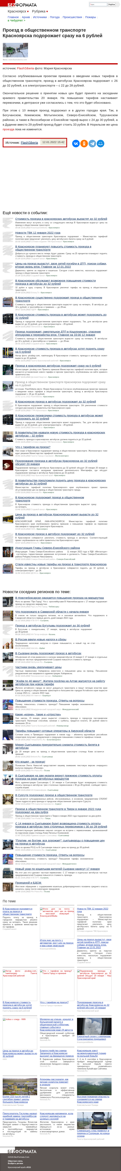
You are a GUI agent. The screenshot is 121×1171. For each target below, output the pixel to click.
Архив (26, 17)
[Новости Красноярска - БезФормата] (19, 4)
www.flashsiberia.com (17, 60)
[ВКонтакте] (76, 143)
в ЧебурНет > (16, 20)
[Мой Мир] (100, 143)
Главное (13, 17)
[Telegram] (92, 143)
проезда (8, 129)
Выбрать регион (15, 1163)
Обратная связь (15, 1161)
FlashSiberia (25, 68)
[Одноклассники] (84, 143)
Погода (55, 17)
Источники (40, 17)
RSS (29, 1167)
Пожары (90, 17)
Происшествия (72, 17)
